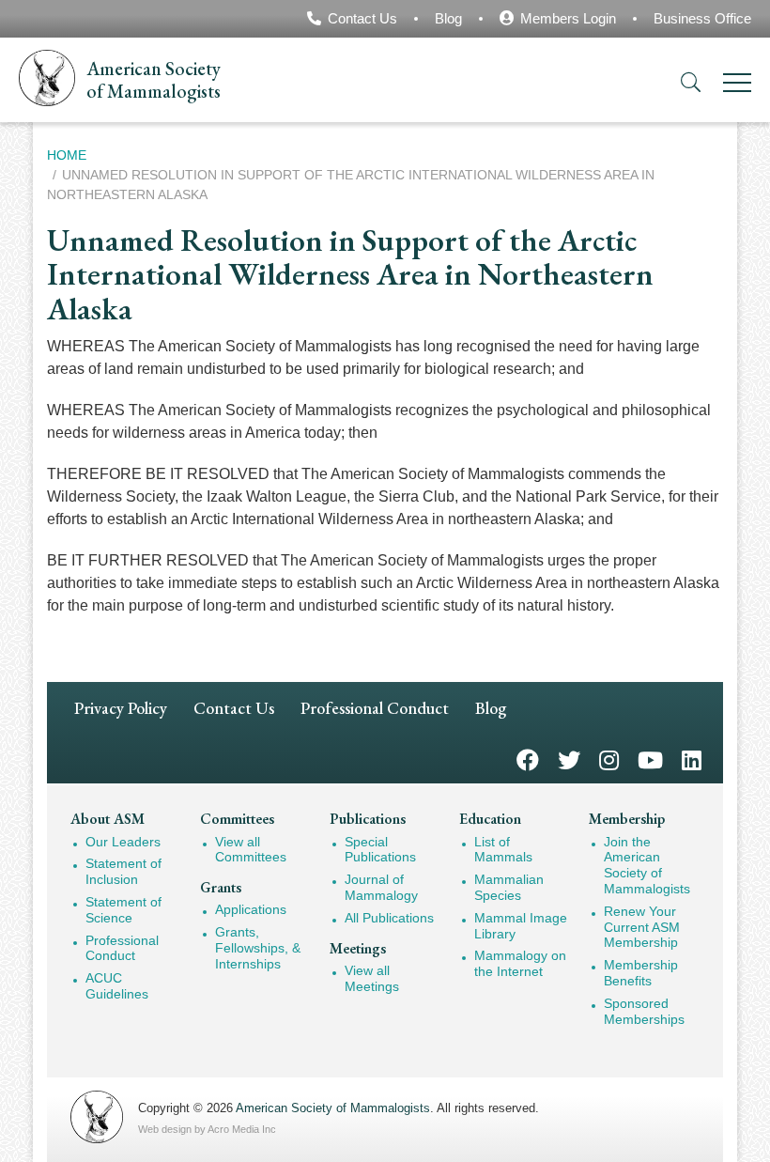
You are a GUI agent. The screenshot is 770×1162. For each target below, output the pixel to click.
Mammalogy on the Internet (520, 963)
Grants (220, 887)
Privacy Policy (120, 708)
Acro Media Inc (242, 1129)
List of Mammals (503, 849)
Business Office (702, 18)
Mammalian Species (509, 887)
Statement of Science (123, 909)
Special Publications (380, 849)
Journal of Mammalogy (381, 887)
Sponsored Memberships (644, 1011)
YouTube (650, 758)
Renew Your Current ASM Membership (642, 927)
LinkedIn (691, 758)
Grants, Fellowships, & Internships (257, 947)
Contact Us (362, 18)
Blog (448, 18)
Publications (368, 819)
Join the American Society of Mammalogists (647, 865)
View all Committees (250, 849)
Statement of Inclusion (123, 871)
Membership (627, 819)
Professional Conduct (374, 708)
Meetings (358, 948)
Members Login (568, 18)
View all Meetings (372, 978)
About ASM (107, 819)
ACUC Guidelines (116, 985)
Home (66, 155)
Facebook (528, 758)
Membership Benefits (641, 972)
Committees (237, 819)
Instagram (609, 758)
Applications (250, 909)
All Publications (389, 917)
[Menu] (737, 86)
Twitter (569, 758)
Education (490, 819)
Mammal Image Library (520, 925)
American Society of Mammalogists (333, 1108)
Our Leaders (123, 841)
